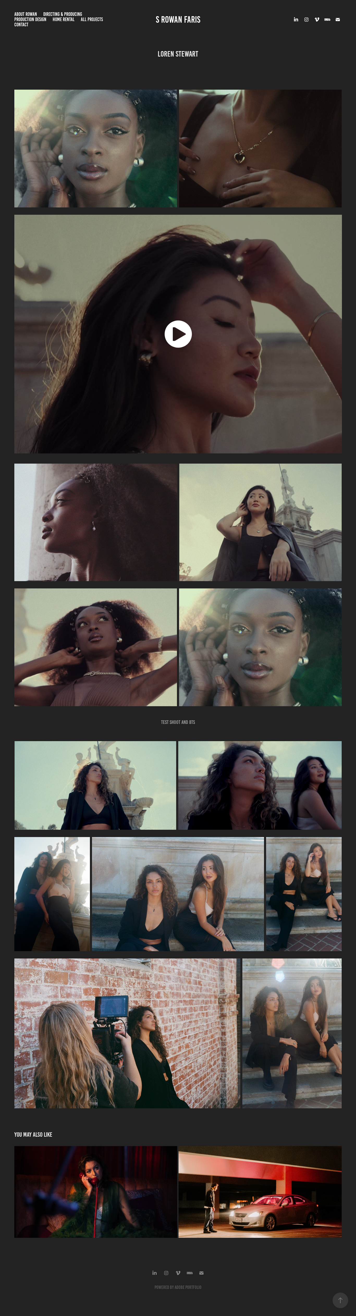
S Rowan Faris (178, 19)
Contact (21, 24)
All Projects (92, 19)
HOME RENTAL (64, 19)
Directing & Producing (62, 14)
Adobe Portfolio (188, 1287)
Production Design (30, 19)
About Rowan (25, 14)
